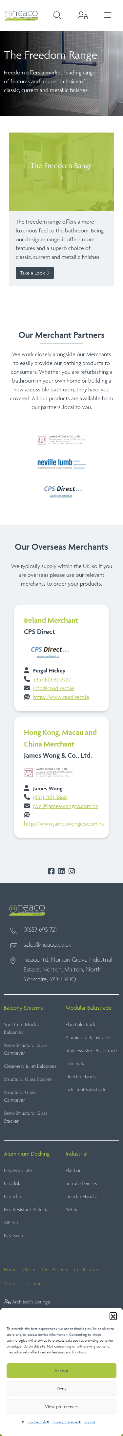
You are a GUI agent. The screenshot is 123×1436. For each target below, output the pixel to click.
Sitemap (12, 1284)
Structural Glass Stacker (28, 1079)
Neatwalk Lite (18, 1170)
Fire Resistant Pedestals (27, 1210)
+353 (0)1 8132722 (52, 679)
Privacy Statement (66, 1421)
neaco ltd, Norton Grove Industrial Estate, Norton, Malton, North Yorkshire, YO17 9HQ (68, 970)
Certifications (87, 1270)
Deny (62, 1388)
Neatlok (12, 1183)
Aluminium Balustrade (88, 1037)
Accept (61, 1370)
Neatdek (12, 1196)
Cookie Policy (38, 1421)
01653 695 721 (40, 930)
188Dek (11, 1223)
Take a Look (33, 273)
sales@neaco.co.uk (47, 945)
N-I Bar (73, 1210)
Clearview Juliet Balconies (30, 1066)
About (29, 1270)
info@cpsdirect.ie (53, 688)
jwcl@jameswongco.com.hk (65, 806)
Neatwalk (13, 1236)
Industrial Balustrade (86, 1090)
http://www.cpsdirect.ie (61, 697)
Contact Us (38, 1284)
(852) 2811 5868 (50, 797)
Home (10, 1270)
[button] (113, 1316)
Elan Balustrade (81, 1024)
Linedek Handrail (82, 1077)
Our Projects (55, 1270)
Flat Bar (73, 1170)
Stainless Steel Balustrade (91, 1051)
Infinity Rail (77, 1064)
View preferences (61, 1406)
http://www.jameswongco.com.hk (64, 823)
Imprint (89, 1421)
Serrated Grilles (81, 1183)
